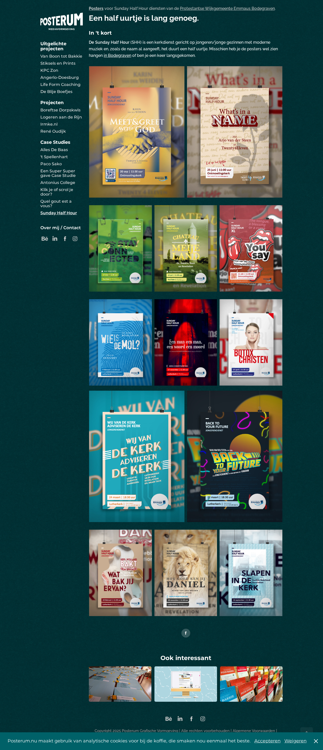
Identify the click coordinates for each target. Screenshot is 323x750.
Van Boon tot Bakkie (61, 56)
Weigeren (295, 741)
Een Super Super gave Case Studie (58, 173)
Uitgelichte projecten (53, 46)
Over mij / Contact (60, 227)
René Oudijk (53, 131)
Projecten (52, 102)
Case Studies (55, 142)
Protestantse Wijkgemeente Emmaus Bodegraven (227, 8)
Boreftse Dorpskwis (60, 110)
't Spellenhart (54, 157)
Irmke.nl (49, 124)
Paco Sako (51, 164)
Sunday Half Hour (58, 213)
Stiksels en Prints (57, 63)
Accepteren (267, 741)
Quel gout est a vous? (56, 203)
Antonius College (57, 182)
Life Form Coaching (60, 84)
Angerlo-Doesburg (59, 77)
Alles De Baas (54, 150)
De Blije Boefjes (56, 91)
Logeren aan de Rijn (61, 117)
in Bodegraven (117, 55)
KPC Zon (49, 70)
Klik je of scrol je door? (56, 192)
